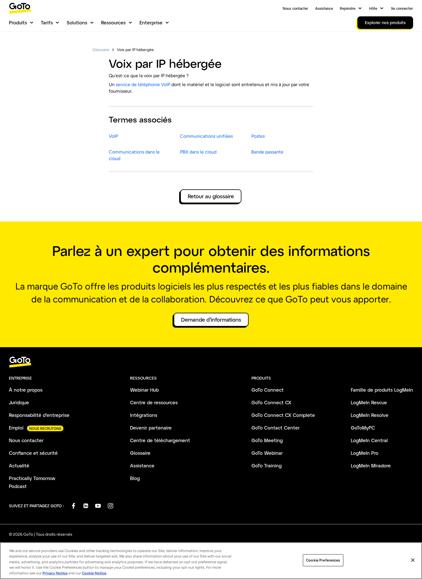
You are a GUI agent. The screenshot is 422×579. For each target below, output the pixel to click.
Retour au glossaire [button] (211, 196)
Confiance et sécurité (33, 453)
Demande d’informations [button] (211, 319)
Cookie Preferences (323, 560)
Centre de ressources (154, 402)
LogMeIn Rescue (369, 402)
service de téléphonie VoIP (143, 84)
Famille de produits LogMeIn (382, 390)
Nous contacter (295, 8)
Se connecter (402, 8)
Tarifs (47, 22)
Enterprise (151, 22)
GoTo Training (266, 465)
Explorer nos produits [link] (385, 22)
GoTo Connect (267, 390)
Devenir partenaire (151, 427)
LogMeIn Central (369, 440)
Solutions (77, 22)
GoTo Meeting (267, 440)
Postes (258, 136)
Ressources (113, 22)
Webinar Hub (144, 390)
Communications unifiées (206, 136)
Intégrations (143, 415)
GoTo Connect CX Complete (283, 415)
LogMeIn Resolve (369, 415)
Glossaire (100, 49)
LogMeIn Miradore (371, 465)
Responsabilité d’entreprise (39, 415)
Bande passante (267, 152)
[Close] (412, 560)
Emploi (16, 427)
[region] (211, 560)
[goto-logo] (211, 362)
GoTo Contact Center (275, 427)
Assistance (324, 8)
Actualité (19, 465)
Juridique (19, 402)
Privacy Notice (54, 573)
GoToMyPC (363, 427)
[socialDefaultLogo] (73, 506)
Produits (18, 22)
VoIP (113, 136)
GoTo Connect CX (271, 402)
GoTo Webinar (267, 453)
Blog (135, 478)
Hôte (373, 8)
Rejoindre (347, 8)
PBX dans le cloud (198, 152)
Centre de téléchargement (160, 440)
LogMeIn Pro (364, 453)
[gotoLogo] (20, 8)
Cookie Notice (94, 573)
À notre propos (25, 390)
